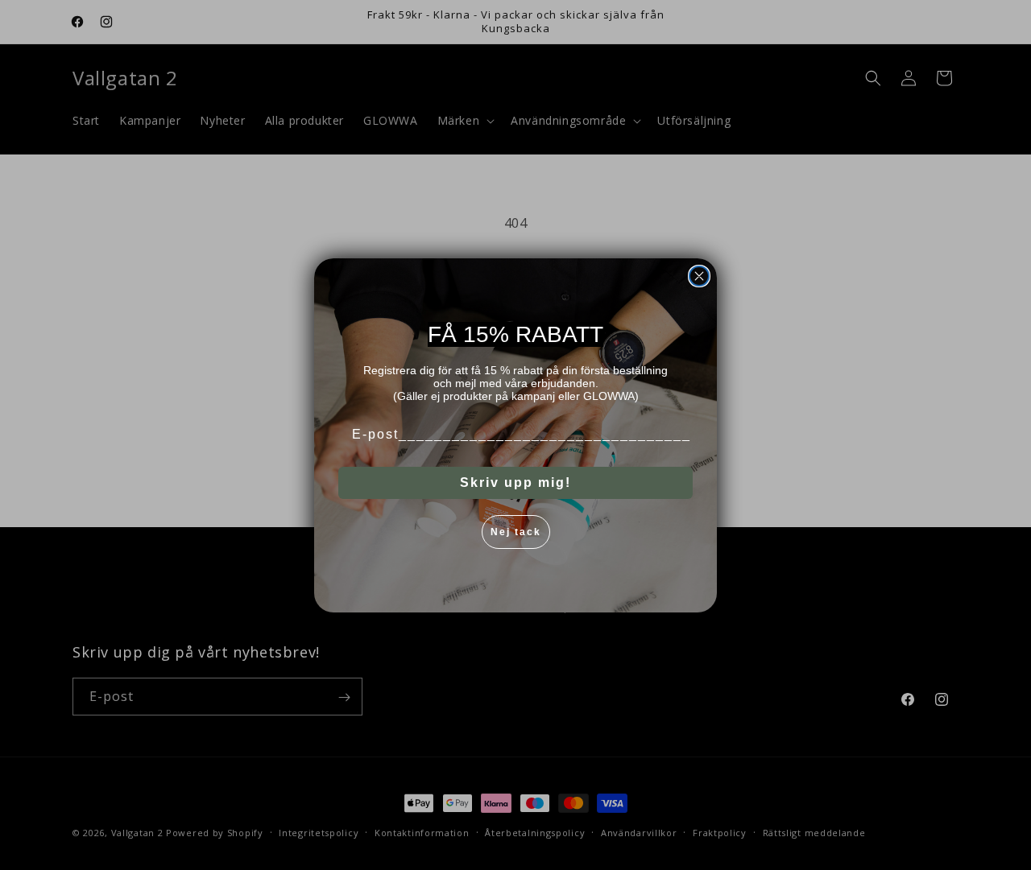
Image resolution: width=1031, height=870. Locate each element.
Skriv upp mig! (515, 482)
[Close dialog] (699, 276)
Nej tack (516, 532)
